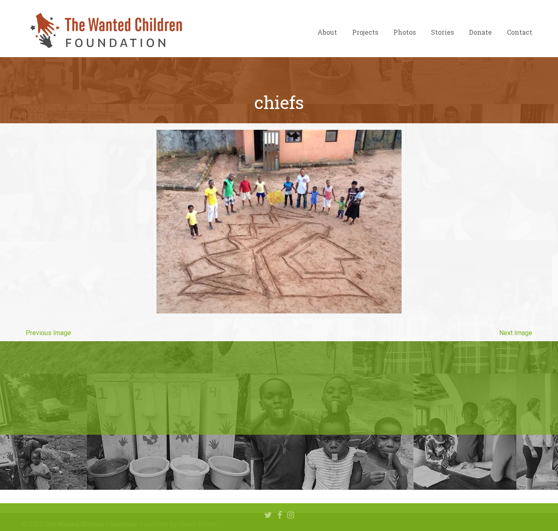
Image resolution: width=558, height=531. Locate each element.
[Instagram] (291, 515)
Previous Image (48, 333)
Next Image (515, 333)
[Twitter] (268, 515)
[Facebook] (279, 515)
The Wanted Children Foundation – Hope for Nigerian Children (105, 31)
